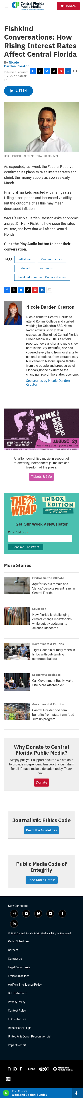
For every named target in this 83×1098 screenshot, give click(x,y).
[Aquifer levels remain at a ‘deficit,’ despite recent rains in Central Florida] (17, 585)
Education (39, 609)
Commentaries (51, 259)
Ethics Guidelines (18, 976)
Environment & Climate (48, 578)
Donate (70, 6)
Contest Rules (17, 1010)
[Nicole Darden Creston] (13, 313)
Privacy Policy (16, 1002)
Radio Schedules (18, 941)
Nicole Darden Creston (16, 64)
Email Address (18, 532)
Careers (13, 950)
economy (46, 268)
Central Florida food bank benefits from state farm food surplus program (53, 714)
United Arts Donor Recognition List (29, 1036)
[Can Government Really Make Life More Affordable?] (17, 682)
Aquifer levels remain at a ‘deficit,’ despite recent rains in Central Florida (53, 588)
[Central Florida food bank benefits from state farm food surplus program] (17, 711)
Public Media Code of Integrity (41, 866)
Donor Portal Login (19, 1027)
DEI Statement (17, 993)
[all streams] (77, 1093)
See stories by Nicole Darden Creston (48, 382)
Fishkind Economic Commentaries (42, 277)
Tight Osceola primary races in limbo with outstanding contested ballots (53, 654)
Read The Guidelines (41, 830)
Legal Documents (19, 967)
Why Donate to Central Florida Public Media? (41, 749)
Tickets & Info (41, 476)
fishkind (24, 268)
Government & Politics (48, 644)
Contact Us (15, 958)
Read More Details (42, 880)
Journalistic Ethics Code (41, 820)
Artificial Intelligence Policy (25, 984)
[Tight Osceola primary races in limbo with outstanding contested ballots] (17, 651)
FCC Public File (17, 1019)
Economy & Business (46, 675)
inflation (25, 259)
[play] (6, 1093)
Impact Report (17, 1045)
